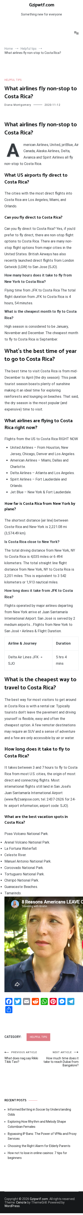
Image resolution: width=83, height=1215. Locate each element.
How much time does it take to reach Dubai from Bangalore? (61, 1059)
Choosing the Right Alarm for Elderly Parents (39, 1146)
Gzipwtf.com (41, 5)
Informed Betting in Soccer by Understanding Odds (39, 1112)
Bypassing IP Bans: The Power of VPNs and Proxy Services (42, 1136)
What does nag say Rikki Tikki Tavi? (21, 1057)
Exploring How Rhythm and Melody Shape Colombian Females (37, 1124)
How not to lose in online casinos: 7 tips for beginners (37, 1155)
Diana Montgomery (17, 104)
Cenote (21, 1202)
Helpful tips (12, 79)
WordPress (12, 1206)
